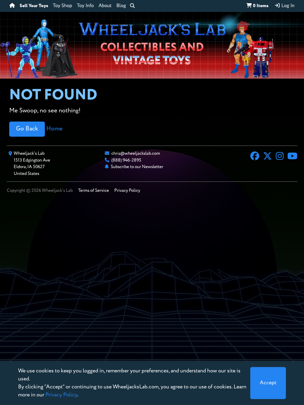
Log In (287, 6)
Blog (121, 6)
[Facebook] (254, 156)
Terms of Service (93, 190)
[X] (267, 156)
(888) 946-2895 (126, 160)
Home (54, 129)
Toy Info (85, 6)
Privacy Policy (127, 190)
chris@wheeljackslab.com (135, 153)
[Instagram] (280, 156)
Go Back (27, 129)
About (105, 6)
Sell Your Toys (34, 6)
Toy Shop (62, 6)
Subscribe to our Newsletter (137, 167)
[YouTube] (292, 156)
